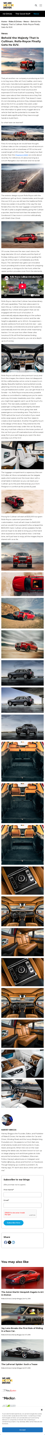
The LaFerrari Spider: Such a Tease (19, 1364)
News (36, 14)
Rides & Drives (15, 22)
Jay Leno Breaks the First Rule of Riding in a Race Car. (22, 1329)
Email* (6, 1200)
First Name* (9, 1190)
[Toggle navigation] (40, 5)
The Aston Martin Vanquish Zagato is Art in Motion (22, 1293)
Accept (22, 1430)
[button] (42, 1409)
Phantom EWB (21, 155)
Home (4, 22)
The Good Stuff (22, 14)
